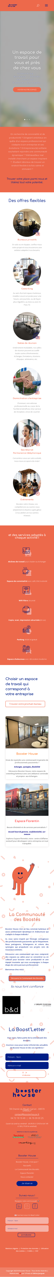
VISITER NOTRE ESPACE (27, 89)
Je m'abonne (26, 1073)
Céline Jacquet (38, 1273)
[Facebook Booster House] (35, 1210)
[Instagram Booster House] (27, 1210)
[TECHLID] (19, 1137)
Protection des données (29, 1248)
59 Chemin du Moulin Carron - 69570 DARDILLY (27, 1110)
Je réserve (27, 1183)
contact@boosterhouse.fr (27, 1114)
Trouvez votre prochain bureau (25, 703)
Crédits (30, 1251)
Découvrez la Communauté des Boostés (27, 978)
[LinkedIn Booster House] (19, 1210)
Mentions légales (12, 1248)
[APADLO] (35, 1137)
